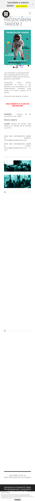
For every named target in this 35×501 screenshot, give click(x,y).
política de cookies (16, 498)
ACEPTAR (17, 499)
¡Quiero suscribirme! (21, 6)
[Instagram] (15, 17)
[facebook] (26, 17)
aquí (5, 150)
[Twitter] (27, 20)
